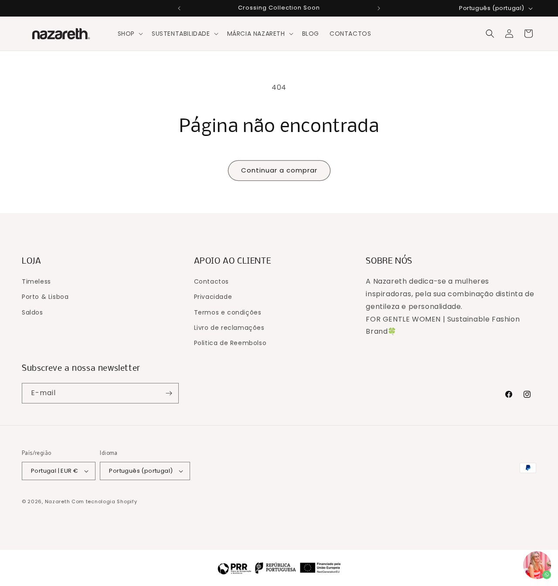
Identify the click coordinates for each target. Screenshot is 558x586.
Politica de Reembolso (230, 343)
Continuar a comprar (279, 170)
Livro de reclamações (229, 327)
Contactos (211, 281)
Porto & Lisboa (45, 296)
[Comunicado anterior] (179, 8)
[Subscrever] (168, 393)
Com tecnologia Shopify (104, 501)
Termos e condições (228, 312)
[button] (129, 33)
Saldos (32, 312)
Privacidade (213, 296)
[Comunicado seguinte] (378, 8)
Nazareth (57, 501)
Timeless (36, 281)
